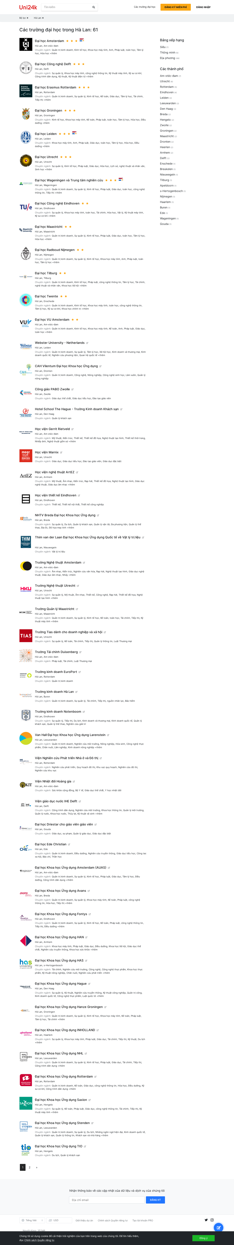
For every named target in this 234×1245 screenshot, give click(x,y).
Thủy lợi (72, 813)
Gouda (47, 829)
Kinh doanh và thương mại (126, 351)
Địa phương (167, 58)
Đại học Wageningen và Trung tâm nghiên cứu (69, 180)
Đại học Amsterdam (49, 41)
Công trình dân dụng (46, 76)
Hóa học (44, 53)
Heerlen (165, 147)
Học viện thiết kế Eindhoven (55, 495)
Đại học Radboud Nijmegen (55, 250)
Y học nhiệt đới (113, 790)
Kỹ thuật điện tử (77, 76)
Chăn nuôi (47, 747)
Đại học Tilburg (46, 273)
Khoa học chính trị (71, 308)
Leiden (47, 138)
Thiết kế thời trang (135, 438)
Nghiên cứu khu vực (45, 770)
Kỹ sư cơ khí (135, 73)
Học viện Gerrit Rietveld (52, 429)
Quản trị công (134, 992)
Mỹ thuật (56, 438)
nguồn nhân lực (115, 700)
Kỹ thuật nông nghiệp (53, 972)
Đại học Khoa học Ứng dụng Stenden (62, 1123)
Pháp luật (120, 50)
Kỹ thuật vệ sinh (86, 813)
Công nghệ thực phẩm (114, 969)
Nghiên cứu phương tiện (65, 355)
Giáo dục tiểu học (81, 398)
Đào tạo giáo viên (102, 398)
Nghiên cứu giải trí (76, 724)
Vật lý (120, 212)
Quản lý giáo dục (82, 833)
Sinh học (39, 169)
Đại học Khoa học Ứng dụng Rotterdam (64, 1076)
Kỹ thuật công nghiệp (114, 992)
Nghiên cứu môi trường (86, 743)
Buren (47, 696)
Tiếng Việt (31, 1220)
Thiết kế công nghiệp (92, 504)
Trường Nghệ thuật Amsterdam (58, 562)
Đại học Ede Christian (50, 844)
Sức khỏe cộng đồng (63, 790)
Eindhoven (49, 208)
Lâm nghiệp (60, 747)
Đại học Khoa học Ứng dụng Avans (60, 890)
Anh (111, 50)
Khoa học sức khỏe (79, 949)
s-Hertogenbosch (53, 965)
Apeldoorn (167, 185)
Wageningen (50, 185)
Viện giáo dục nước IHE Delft (56, 801)
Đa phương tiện (119, 524)
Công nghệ (80, 375)
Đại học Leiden (46, 134)
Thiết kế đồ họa (92, 438)
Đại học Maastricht (49, 226)
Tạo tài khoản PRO (142, 1220)
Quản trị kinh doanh (62, 50)
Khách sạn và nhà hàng (88, 1135)
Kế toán (104, 96)
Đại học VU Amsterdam (52, 319)
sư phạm (67, 833)
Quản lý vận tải (102, 524)
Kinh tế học (80, 50)
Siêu (162, 47)
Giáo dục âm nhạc (57, 484)
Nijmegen (49, 254)
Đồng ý (204, 1238)
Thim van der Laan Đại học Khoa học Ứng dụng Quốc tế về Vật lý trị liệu (87, 537)
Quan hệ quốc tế (88, 355)
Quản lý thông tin (103, 641)
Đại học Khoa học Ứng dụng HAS (59, 960)
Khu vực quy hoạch (106, 767)
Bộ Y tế (79, 790)
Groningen (49, 115)
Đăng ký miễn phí (176, 7)
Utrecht (48, 161)
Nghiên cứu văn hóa (84, 571)
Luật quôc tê (89, 996)
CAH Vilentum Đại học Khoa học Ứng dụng (66, 366)
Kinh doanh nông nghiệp (81, 747)
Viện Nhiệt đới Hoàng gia (53, 781)
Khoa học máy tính (98, 50)
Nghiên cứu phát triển (63, 767)
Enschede (49, 301)
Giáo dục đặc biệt (112, 461)
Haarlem (48, 1035)
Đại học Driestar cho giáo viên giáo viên (64, 824)
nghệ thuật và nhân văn (132, 166)
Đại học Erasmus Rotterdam (55, 87)
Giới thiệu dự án (84, 1220)
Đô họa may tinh (57, 527)
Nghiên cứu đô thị (127, 767)
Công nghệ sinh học (113, 375)
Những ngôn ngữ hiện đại (109, 1132)
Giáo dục (114, 96)
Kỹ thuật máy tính (118, 73)
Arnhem (48, 477)
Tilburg (47, 278)
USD (55, 1220)
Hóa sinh (120, 743)
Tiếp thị (39, 99)
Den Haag (49, 414)
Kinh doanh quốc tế (122, 720)
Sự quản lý (57, 73)
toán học (130, 50)
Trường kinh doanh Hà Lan (54, 691)
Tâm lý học (126, 96)
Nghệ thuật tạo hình (113, 438)
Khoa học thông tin (111, 810)
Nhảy (65, 574)
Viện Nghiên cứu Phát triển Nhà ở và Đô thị (66, 758)
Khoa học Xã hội (70, 285)
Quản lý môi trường (133, 810)
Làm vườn (131, 375)
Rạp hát (88, 481)
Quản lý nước (42, 813)
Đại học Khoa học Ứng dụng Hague (61, 983)
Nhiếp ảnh (40, 441)
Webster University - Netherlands (60, 343)
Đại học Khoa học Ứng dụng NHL (59, 1053)
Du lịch (68, 524)
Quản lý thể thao (56, 724)
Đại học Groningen (48, 110)
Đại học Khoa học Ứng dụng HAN (59, 937)
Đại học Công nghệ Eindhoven (57, 203)
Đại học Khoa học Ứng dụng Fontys (61, 914)
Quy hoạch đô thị (86, 767)
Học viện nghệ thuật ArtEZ (55, 472)
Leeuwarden (50, 739)
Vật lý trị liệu (58, 551)
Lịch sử (114, 166)
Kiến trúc (67, 438)
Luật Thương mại (123, 641)
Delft (46, 69)
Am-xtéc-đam (51, 45)
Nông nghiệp (94, 375)
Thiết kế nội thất (71, 504)
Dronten (48, 371)
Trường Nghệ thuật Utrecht (55, 585)
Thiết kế (78, 438)
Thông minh (167, 52)
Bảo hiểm (130, 700)
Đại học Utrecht (46, 157)
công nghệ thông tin (96, 73)
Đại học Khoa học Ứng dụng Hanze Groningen (69, 1007)
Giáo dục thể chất (61, 398)
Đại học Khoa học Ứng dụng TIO (58, 1146)
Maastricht (49, 231)
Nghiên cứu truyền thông (101, 853)
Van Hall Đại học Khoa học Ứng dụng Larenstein (70, 735)
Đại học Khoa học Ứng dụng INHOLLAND (65, 1030)
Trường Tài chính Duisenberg (56, 652)
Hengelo (48, 1104)
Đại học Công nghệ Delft (53, 64)
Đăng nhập (203, 7)
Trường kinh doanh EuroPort (56, 672)
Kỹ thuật (62, 76)
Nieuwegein (50, 547)
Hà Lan (38, 45)
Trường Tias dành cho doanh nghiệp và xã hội (68, 632)
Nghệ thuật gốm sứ (57, 441)
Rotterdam (49, 92)
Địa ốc (44, 527)
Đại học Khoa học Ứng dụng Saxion (61, 1100)
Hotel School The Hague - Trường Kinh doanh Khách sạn (77, 409)
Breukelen (166, 169)
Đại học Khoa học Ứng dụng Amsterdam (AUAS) (70, 867)
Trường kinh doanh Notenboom (58, 711)
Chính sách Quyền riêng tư (113, 1220)
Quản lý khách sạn (61, 418)
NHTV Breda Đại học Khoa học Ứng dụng (65, 515)
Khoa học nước (58, 813)
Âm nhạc (67, 481)
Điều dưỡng (80, 853)
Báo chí (46, 856)
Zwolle (47, 394)
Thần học (57, 856)
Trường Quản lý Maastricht (54, 609)
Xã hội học (105, 351)
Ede (46, 849)
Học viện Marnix (47, 452)
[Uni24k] (28, 7)
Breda (47, 520)
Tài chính (138, 96)
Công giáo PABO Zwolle (52, 389)
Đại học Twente (46, 296)
